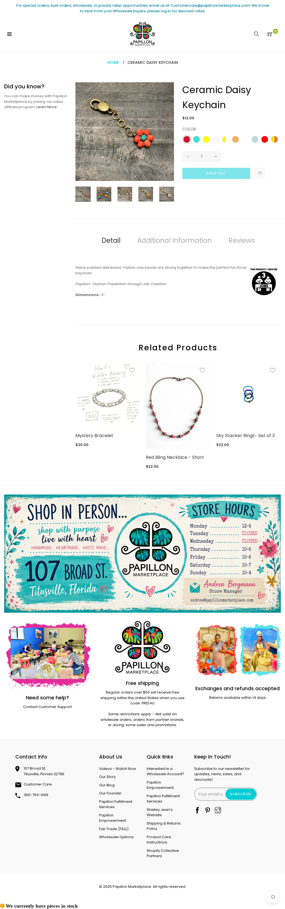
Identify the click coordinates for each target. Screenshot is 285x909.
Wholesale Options (116, 837)
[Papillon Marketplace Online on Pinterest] (208, 810)
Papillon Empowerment (112, 818)
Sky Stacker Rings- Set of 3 (245, 435)
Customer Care (38, 784)
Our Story (107, 776)
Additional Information (174, 240)
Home (113, 62)
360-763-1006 (36, 795)
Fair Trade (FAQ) (114, 829)
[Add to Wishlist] (260, 173)
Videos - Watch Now (117, 768)
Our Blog (107, 785)
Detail (111, 240)
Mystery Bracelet (94, 435)
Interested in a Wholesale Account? (165, 771)
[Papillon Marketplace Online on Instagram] (218, 810)
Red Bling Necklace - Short (175, 457)
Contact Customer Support (47, 706)
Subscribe (241, 794)
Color (189, 129)
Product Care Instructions (159, 839)
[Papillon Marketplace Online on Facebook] (197, 810)
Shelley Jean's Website (160, 812)
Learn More (46, 107)
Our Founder (110, 793)
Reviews (242, 240)
